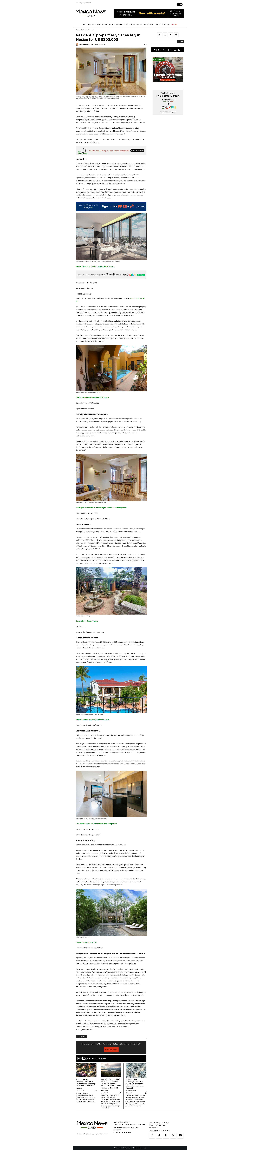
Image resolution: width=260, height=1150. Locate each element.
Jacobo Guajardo (131, 1090)
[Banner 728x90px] (111, 274)
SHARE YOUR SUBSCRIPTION (134, 1124)
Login (180, 4)
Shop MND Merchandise (123, 1132)
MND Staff (79, 1088)
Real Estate (91, 30)
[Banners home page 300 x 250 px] (168, 84)
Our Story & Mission (121, 1122)
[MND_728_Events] (149, 19)
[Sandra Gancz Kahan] (77, 44)
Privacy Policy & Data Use (159, 1130)
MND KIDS (117, 1127)
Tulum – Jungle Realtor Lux (86, 942)
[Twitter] (165, 34)
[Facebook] (159, 34)
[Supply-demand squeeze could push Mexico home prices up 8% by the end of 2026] (86, 1070)
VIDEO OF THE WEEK (168, 49)
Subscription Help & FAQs (159, 1122)
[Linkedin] (170, 34)
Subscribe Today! (111, 1050)
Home (77, 30)
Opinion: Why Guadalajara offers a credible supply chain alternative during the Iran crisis (135, 1084)
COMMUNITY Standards (158, 1125)
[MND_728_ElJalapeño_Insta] (111, 150)
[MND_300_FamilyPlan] (168, 116)
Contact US (153, 1128)
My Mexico (84, 30)
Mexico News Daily (120, 1148)
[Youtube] (180, 1135)
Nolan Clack (104, 1090)
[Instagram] (176, 34)
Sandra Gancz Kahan (86, 44)
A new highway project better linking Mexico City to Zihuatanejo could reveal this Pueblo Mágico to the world (111, 1083)
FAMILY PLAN (118, 1124)
